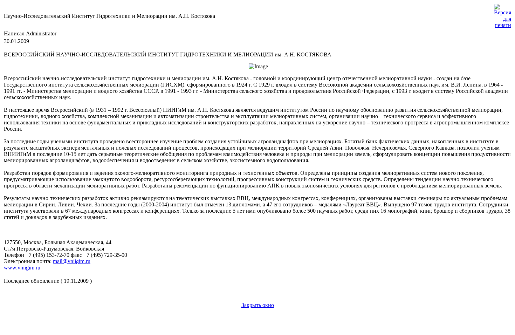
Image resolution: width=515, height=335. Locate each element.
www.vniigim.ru (22, 268)
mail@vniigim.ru (71, 261)
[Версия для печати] (502, 14)
